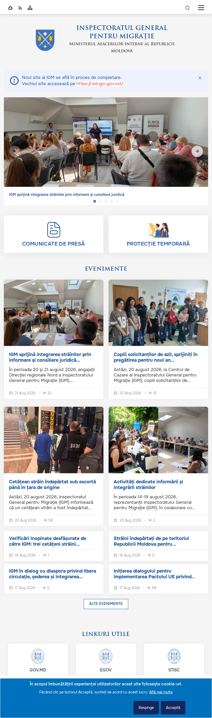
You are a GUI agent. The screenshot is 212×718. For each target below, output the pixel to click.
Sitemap (30, 7)
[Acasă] (45, 39)
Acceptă (173, 707)
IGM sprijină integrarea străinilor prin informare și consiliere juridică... (50, 357)
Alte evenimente (106, 603)
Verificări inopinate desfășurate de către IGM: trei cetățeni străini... (47, 541)
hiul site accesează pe (76, 83)
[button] (197, 151)
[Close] (200, 77)
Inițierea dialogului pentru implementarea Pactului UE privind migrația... (153, 576)
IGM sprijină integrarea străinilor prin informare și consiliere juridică (66, 194)
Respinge (146, 707)
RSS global (20, 7)
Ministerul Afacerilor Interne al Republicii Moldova (122, 47)
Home (10, 7)
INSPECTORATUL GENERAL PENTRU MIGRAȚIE (122, 32)
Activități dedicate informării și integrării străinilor (148, 484)
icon (187, 7)
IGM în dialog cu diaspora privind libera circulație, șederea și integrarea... (52, 574)
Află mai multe (161, 692)
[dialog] (106, 698)
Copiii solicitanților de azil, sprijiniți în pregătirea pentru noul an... (156, 357)
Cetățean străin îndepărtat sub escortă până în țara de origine (52, 484)
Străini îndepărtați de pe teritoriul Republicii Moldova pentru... (151, 541)
